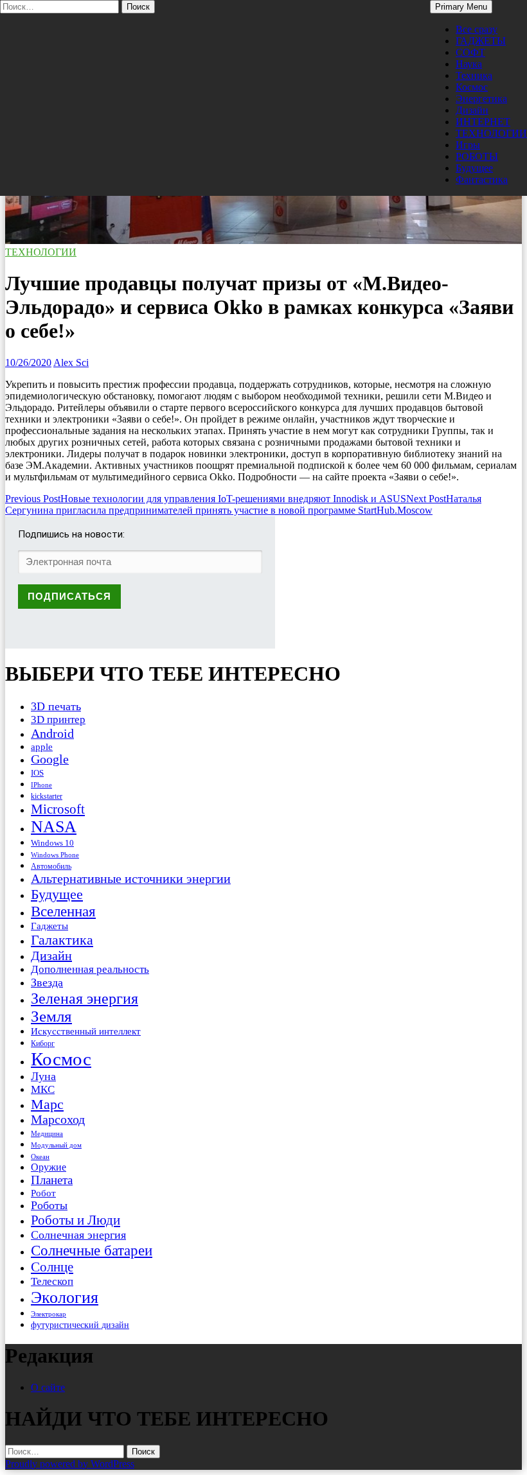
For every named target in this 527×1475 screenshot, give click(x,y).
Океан (40, 1156)
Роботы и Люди (75, 1220)
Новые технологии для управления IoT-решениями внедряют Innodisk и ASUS (205, 498)
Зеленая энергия (84, 998)
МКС (43, 1089)
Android (52, 733)
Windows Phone (55, 855)
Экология (64, 1297)
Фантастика (482, 179)
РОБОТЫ (477, 156)
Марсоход (58, 1119)
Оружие (48, 1167)
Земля (51, 1016)
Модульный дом (56, 1145)
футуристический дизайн (80, 1325)
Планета (52, 1180)
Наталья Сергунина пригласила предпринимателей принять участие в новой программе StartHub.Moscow (243, 504)
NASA (53, 826)
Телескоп (52, 1281)
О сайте (48, 1387)
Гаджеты (49, 925)
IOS (37, 773)
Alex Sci (71, 362)
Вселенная (63, 911)
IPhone (41, 785)
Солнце (52, 1267)
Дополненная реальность (90, 969)
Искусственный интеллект (86, 1031)
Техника (474, 75)
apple (42, 747)
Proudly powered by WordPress (69, 1463)
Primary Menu (461, 7)
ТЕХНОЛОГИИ (491, 133)
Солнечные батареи (91, 1250)
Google (50, 759)
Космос (472, 87)
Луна (43, 1076)
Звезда (47, 982)
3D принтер (58, 719)
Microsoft (58, 809)
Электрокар (48, 1314)
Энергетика (481, 98)
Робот (43, 1192)
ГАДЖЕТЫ (481, 40)
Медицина (47, 1133)
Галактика (62, 940)
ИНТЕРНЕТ (483, 121)
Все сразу (476, 29)
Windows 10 (52, 843)
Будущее (474, 167)
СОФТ (470, 52)
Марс (47, 1104)
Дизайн (472, 110)
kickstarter (46, 796)
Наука (469, 63)
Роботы (49, 1205)
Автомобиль (51, 866)
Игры (468, 144)
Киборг (43, 1043)
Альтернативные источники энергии (131, 878)
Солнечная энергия (78, 1234)
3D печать (56, 706)
